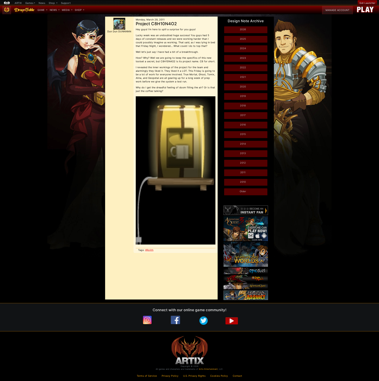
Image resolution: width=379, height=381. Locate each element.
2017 (243, 115)
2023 (243, 57)
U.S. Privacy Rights (194, 375)
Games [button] (29, 2)
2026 (243, 29)
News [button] (54, 9)
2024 (243, 48)
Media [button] (66, 9)
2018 (243, 105)
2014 (243, 143)
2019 (243, 96)
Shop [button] (52, 2)
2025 (243, 38)
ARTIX (18, 2)
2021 (243, 76)
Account (337, 10)
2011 (243, 172)
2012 (243, 162)
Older (243, 191)
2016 (243, 124)
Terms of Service (147, 375)
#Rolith (149, 250)
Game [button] (41, 9)
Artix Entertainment (208, 369)
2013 (243, 153)
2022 (243, 67)
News (42, 2)
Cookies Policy (219, 375)
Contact (237, 375)
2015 (243, 134)
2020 (243, 86)
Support (66, 2)
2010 (243, 181)
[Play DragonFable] (365, 10)
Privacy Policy (170, 375)
